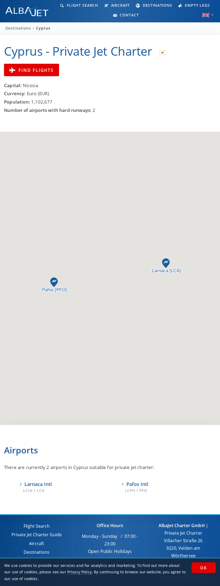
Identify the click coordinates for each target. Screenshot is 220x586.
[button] (165, 263)
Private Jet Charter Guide (37, 535)
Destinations (156, 5)
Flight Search (81, 5)
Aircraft (120, 5)
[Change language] (206, 15)
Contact (129, 14)
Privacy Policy (79, 571)
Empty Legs (197, 5)
